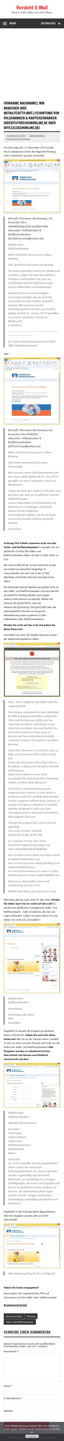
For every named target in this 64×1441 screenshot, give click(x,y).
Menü (13, 23)
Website (8, 1410)
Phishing (31, 1316)
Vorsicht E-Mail (32, 7)
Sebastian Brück (37, 135)
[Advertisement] (32, 62)
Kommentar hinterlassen (18, 138)
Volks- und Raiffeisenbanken (20, 1321)
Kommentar (11, 1351)
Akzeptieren (32, 1436)
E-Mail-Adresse (13, 1398)
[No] (60, 1431)
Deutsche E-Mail (14, 1316)
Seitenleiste (48, 23)
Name (8, 1385)
